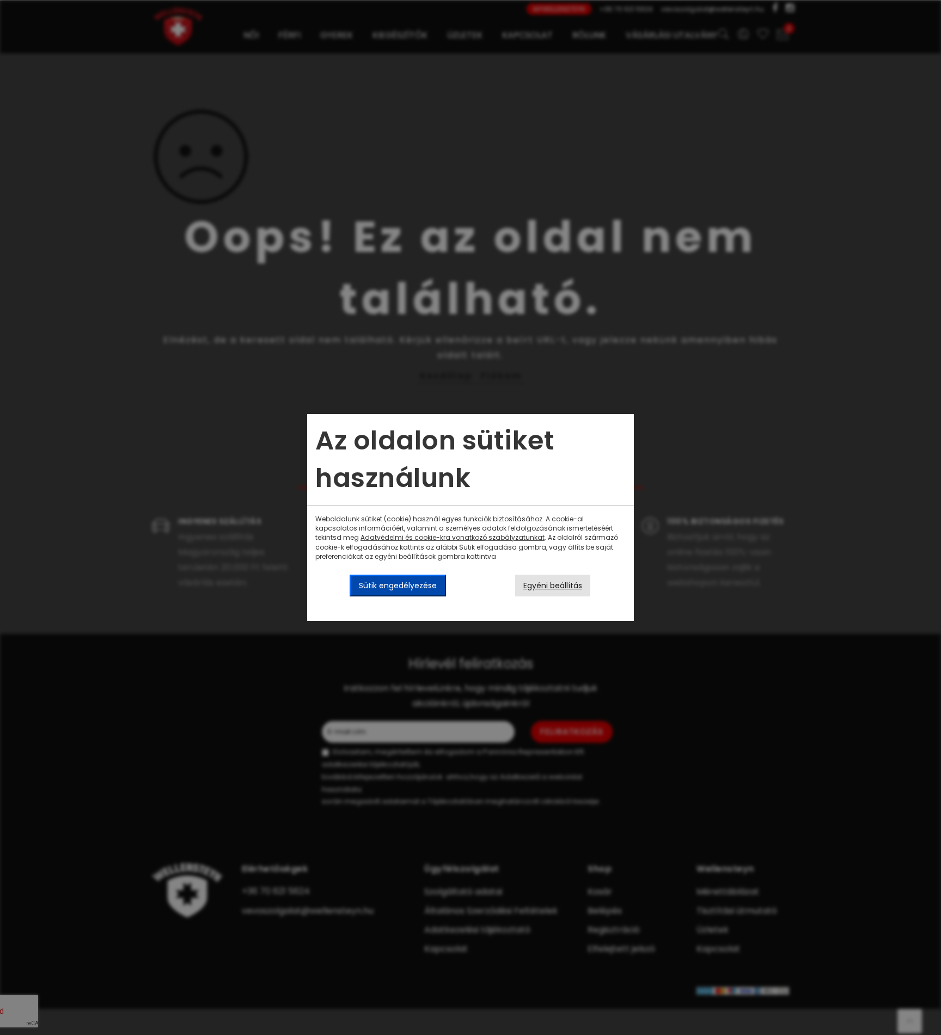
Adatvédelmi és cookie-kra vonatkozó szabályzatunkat (452, 537)
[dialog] (470, 517)
